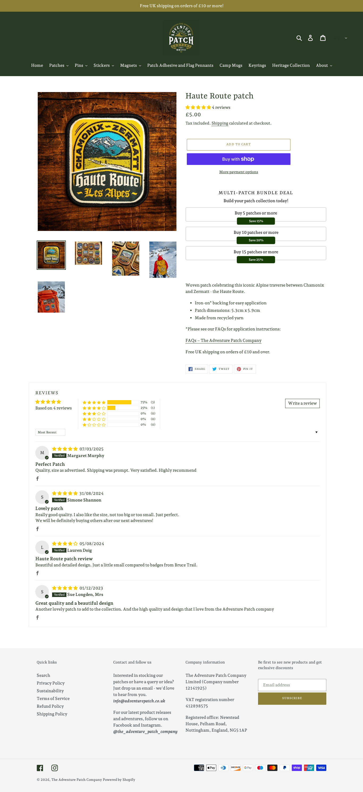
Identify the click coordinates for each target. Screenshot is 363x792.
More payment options (238, 172)
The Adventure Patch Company (76, 780)
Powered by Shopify (119, 780)
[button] (198, 107)
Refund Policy (50, 706)
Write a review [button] (302, 403)
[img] (65, 448)
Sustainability (50, 690)
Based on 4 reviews (53, 407)
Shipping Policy (52, 713)
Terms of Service (53, 698)
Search (43, 675)
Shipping (220, 123)
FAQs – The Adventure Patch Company (223, 340)
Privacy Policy (51, 683)
